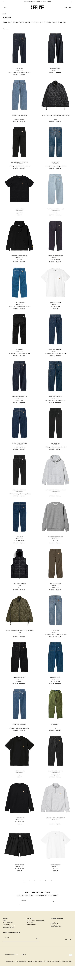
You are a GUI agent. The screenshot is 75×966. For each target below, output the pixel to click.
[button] (5, 7)
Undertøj (37, 22)
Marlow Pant (19, 68)
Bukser (10, 22)
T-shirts (48, 22)
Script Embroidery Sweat (55, 536)
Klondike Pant (55, 443)
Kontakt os (6, 924)
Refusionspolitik (21, 961)
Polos (22, 22)
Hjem (4, 13)
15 (45, 880)
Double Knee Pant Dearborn (19, 162)
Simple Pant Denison (55, 583)
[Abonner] (53, 901)
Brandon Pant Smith (55, 68)
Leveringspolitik (67, 961)
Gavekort (30, 918)
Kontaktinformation (52, 963)
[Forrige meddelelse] (4, 2)
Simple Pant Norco (19, 302)
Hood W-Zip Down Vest (19, 583)
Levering (5, 918)
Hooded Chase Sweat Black (20, 255)
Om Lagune (30, 922)
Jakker (60, 22)
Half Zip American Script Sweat (55, 818)
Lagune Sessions (31, 924)
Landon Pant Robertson (19, 115)
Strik (43, 22)
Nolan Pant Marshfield (55, 349)
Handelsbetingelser (9, 926)
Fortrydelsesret (8, 922)
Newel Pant (19, 536)
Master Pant (19, 349)
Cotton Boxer (19, 864)
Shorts (54, 22)
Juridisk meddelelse (66, 963)
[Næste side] (51, 880)
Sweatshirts (29, 22)
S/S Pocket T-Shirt (55, 302)
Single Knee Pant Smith (55, 396)
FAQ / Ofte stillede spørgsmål (36, 920)
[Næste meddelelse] (71, 2)
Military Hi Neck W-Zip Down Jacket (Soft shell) (55, 115)
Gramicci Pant (55, 724)
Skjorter (16, 22)
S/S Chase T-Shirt (19, 209)
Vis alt (5, 22)
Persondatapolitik (8, 927)
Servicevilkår (56, 961)
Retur (4, 920)
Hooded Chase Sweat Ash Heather (55, 490)
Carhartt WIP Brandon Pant (55, 209)
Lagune (12, 961)
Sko (64, 22)
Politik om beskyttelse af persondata (39, 961)
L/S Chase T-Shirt (19, 818)
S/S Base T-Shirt (55, 864)
